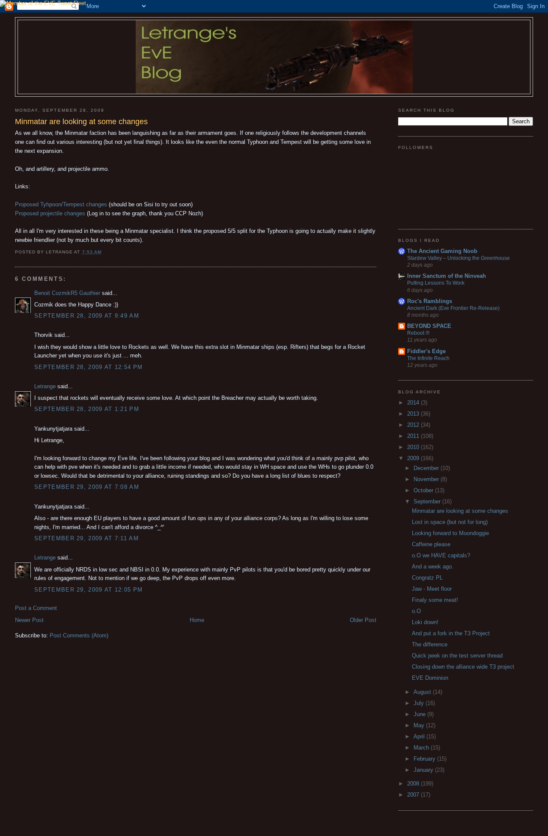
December (427, 468)
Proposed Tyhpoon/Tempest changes (61, 204)
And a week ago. (432, 566)
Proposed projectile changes (50, 213)
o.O (416, 611)
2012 (414, 425)
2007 (414, 794)
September (428, 501)
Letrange (45, 386)
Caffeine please (431, 544)
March (422, 747)
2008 (414, 783)
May (420, 725)
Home (197, 620)
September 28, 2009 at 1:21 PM (86, 409)
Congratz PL (427, 577)
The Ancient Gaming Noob (442, 251)
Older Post (363, 620)
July (420, 703)
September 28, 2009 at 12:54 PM (88, 367)
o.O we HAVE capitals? (441, 555)
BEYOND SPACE (429, 326)
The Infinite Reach (428, 358)
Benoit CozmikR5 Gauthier (67, 293)
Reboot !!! (418, 333)
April (420, 736)
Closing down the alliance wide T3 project (463, 666)
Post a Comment (36, 608)
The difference (429, 644)
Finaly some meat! (435, 600)
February (425, 759)
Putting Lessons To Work (436, 283)
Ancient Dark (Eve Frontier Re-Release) (453, 308)
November (427, 479)
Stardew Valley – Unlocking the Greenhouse (458, 258)
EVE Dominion (430, 678)
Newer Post (29, 620)
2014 (414, 402)
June (420, 714)
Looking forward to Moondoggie (450, 533)
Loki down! (425, 622)
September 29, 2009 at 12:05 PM (88, 589)
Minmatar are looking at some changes (460, 511)
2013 (414, 414)
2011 (414, 436)
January (424, 770)
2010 (414, 447)
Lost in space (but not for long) (450, 522)
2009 (414, 458)
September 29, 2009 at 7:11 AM (86, 538)
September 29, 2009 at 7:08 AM (86, 487)
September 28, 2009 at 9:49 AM (86, 315)
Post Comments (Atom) (79, 635)
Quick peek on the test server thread (457, 655)
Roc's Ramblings (429, 301)
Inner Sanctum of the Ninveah (446, 276)
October (424, 490)
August (423, 692)
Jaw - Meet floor (432, 589)
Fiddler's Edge (426, 351)
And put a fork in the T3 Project (451, 633)
